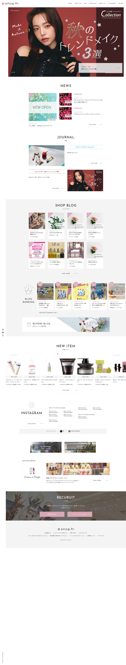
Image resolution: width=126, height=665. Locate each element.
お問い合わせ (73, 533)
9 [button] (72, 353)
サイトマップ (101, 535)
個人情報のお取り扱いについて (57, 535)
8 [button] (70, 353)
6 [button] (66, 353)
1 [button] (9, 72)
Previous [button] (15, 355)
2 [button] (57, 353)
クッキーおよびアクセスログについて (36, 535)
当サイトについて (83, 533)
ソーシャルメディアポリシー (75, 535)
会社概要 (46, 533)
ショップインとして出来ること (60, 533)
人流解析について (91, 535)
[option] (66, 42)
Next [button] (117, 355)
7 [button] (68, 353)
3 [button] (14, 72)
